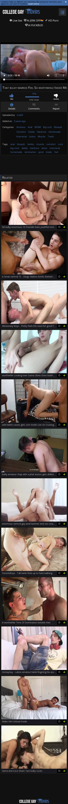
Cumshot (21, 132)
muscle (40, 144)
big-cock (14, 148)
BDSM (38, 127)
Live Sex (17, 20)
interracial (55, 148)
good (40, 152)
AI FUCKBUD (35, 25)
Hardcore (41, 132)
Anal (30, 127)
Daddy (31, 132)
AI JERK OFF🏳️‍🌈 (34, 20)
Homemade (55, 132)
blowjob (21, 144)
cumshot (51, 144)
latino (44, 148)
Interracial (21, 136)
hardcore (34, 148)
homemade (16, 152)
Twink (51, 136)
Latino (32, 136)
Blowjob (58, 127)
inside (49, 152)
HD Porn (53, 20)
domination (30, 152)
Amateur (20, 127)
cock (60, 144)
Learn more (33, 3)
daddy (25, 148)
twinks (30, 144)
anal (12, 144)
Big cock (47, 127)
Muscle (41, 136)
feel (56, 152)
